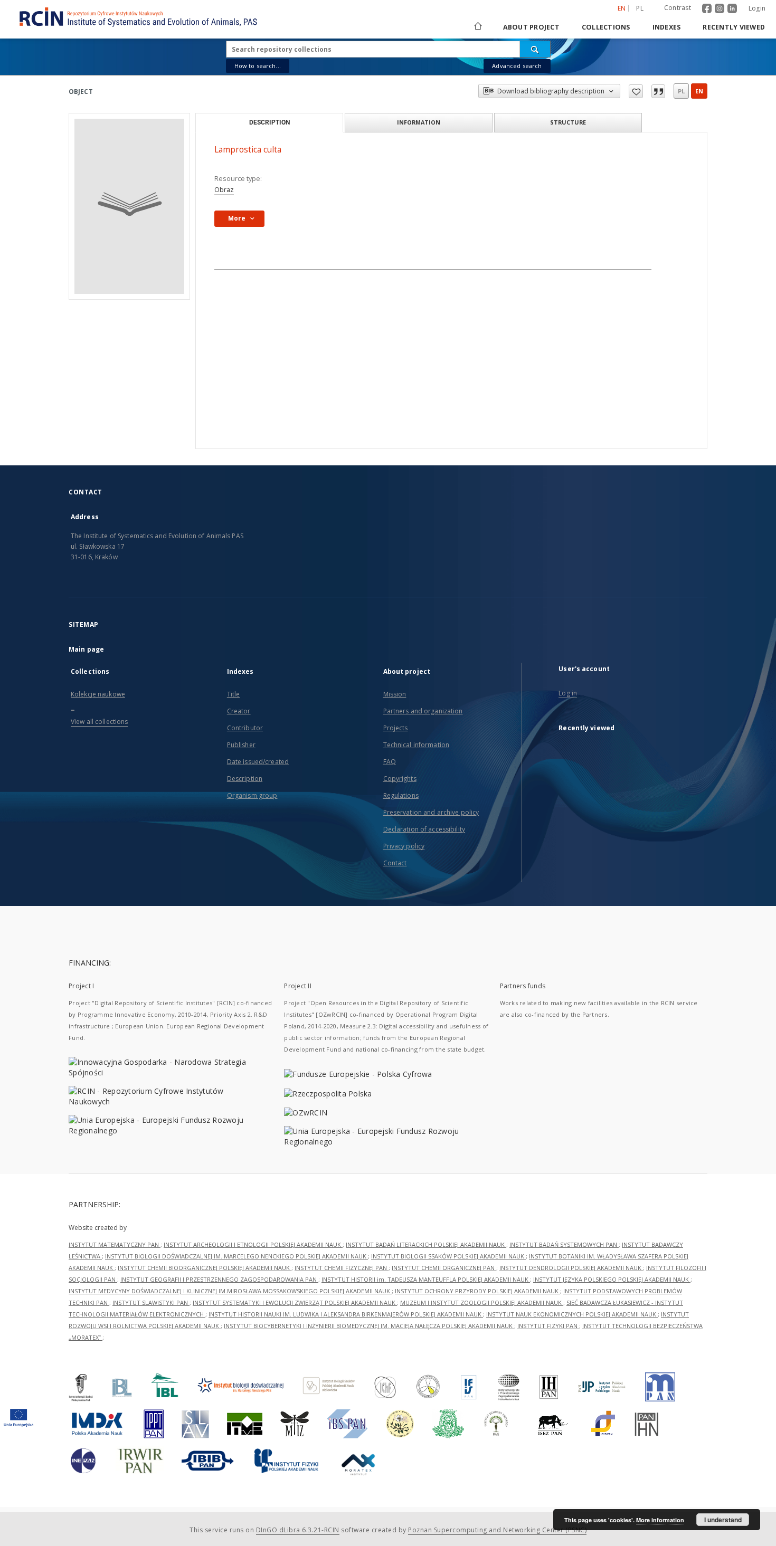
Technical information (416, 744)
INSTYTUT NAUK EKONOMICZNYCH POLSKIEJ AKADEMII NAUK (572, 1314)
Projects (395, 727)
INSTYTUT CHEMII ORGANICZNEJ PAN (444, 1268)
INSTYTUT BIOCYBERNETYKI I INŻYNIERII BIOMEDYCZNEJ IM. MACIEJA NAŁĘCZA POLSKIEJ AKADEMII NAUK (369, 1326)
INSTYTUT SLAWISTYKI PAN (151, 1302)
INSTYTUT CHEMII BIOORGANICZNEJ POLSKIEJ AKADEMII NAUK (204, 1268)
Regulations (401, 795)
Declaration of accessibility (424, 829)
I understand (723, 1519)
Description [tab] (269, 122)
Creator (239, 711)
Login (757, 8)
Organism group (252, 795)
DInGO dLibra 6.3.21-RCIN (297, 1529)
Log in (568, 693)
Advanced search (517, 66)
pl (639, 8)
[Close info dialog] (658, 91)
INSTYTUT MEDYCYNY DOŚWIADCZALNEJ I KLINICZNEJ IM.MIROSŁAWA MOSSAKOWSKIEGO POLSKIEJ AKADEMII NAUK (230, 1291)
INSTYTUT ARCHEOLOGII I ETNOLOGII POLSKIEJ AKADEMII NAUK (253, 1244)
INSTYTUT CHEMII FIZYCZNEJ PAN (342, 1268)
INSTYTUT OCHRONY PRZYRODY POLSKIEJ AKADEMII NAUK (477, 1291)
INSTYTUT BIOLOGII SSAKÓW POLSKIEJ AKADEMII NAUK (448, 1256)
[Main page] (477, 27)
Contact (395, 862)
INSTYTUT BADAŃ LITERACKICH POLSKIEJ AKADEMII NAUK (426, 1244)
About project (531, 27)
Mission (394, 694)
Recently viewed (734, 27)
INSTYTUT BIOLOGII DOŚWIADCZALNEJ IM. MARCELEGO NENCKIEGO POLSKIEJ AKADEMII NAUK (236, 1256)
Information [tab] (418, 122)
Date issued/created (258, 761)
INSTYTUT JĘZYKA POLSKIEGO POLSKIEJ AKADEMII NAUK (611, 1279)
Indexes (666, 27)
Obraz (224, 189)
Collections (606, 27)
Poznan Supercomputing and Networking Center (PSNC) (497, 1529)
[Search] (535, 49)
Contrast (677, 7)
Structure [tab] (568, 122)
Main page (86, 649)
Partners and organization (423, 711)
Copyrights (400, 778)
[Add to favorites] (636, 91)
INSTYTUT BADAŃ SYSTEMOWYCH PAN (564, 1244)
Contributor (245, 727)
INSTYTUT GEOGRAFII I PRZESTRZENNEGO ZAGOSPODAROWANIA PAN (219, 1279)
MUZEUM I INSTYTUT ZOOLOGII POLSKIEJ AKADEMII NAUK (481, 1302)
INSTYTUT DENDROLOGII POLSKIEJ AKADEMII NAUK (571, 1268)
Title (233, 694)
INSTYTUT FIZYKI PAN (548, 1326)
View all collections (99, 721)
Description (244, 778)
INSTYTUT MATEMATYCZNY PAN (114, 1244)
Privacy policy (404, 846)
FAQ (389, 761)
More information (660, 1520)
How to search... (257, 66)
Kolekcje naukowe (98, 694)
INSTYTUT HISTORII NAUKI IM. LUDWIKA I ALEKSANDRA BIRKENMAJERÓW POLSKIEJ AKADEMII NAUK (346, 1314)
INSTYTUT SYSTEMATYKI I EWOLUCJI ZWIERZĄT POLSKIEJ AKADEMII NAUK (295, 1302)
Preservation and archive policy (431, 812)
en (699, 91)
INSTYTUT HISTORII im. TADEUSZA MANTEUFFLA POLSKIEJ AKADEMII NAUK (425, 1279)
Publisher (241, 744)
